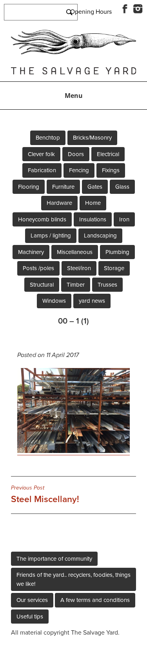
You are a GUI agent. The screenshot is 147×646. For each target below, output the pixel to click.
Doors (76, 154)
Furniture (63, 186)
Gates (94, 186)
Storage (114, 268)
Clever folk (41, 154)
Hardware (59, 202)
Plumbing (117, 252)
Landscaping (100, 235)
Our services (32, 600)
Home (93, 202)
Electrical (108, 154)
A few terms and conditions (95, 600)
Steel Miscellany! (45, 494)
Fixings (111, 170)
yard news (92, 300)
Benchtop (48, 137)
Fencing (79, 170)
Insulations (92, 219)
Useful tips (29, 616)
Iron (124, 219)
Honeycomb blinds (42, 219)
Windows (54, 300)
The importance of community (54, 558)
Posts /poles (38, 268)
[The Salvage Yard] (73, 52)
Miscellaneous (75, 252)
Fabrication (42, 170)
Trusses (107, 284)
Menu (74, 95)
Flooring (28, 186)
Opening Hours (91, 12)
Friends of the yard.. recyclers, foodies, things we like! (73, 579)
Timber (76, 284)
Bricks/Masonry (92, 137)
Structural (42, 284)
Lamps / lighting (51, 235)
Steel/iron (79, 268)
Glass (122, 186)
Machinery (31, 252)
